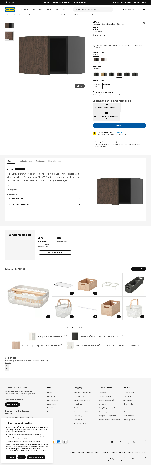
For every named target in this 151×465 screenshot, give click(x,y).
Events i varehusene (54, 412)
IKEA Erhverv (78, 420)
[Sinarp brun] (119, 74)
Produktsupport (104, 412)
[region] (51, 55)
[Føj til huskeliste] (144, 23)
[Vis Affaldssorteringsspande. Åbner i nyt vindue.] (111, 285)
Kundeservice (103, 392)
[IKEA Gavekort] (65, 442)
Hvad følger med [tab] (54, 161)
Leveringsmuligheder (105, 396)
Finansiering (78, 404)
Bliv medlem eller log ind (106, 134)
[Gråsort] (96, 59)
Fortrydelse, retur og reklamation (110, 408)
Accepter (11, 457)
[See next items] (7, 369)
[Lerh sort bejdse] (127, 74)
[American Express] (58, 442)
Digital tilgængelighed (101, 452)
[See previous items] (7, 366)
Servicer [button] (64, 9)
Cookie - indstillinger (36, 457)
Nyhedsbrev (51, 408)
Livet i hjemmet (128, 416)
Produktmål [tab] (40, 161)
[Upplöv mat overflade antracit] (134, 74)
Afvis (21, 457)
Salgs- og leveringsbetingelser (137, 452)
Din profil (50, 392)
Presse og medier (129, 420)
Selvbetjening (51, 404)
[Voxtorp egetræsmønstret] (104, 74)
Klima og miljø (128, 404)
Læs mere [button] (103, 146)
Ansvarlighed (127, 400)
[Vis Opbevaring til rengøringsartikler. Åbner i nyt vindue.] (134, 285)
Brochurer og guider (80, 423)
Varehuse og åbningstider (82, 392)
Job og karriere (128, 396)
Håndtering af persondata (118, 452)
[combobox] (92, 9)
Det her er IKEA (128, 392)
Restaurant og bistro (81, 396)
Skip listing (8, 363)
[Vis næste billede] (82, 55)
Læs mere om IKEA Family (14, 400)
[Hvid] (104, 59)
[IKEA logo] (10, 9)
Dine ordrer (51, 396)
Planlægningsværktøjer (81, 412)
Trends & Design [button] (52, 9)
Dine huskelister (52, 400)
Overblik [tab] (11, 161)
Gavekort (77, 408)
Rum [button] (33, 9)
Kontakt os (102, 404)
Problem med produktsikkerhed (109, 420)
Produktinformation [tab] (25, 161)
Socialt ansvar (128, 408)
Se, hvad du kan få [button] (122, 134)
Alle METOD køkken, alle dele (122, 345)
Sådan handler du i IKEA (82, 400)
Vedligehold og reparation (107, 416)
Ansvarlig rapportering (77, 452)
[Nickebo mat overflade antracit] (96, 74)
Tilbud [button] (40, 9)
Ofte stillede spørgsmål (106, 400)
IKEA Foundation (129, 412)
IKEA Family (78, 416)
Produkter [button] (24, 9)
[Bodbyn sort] (111, 74)
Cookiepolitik (89, 452)
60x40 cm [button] (120, 24)
